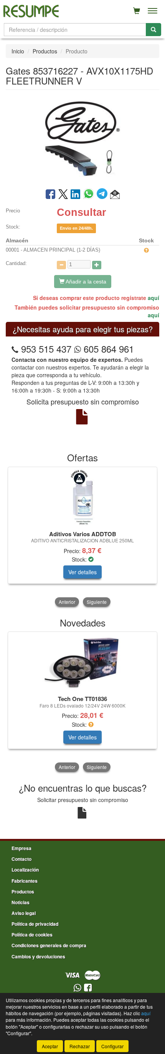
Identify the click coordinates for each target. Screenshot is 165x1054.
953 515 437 (46, 348)
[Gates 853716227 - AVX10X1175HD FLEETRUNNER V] (82, 138)
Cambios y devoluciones (38, 956)
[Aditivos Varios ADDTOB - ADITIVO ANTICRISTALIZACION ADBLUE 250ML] (82, 497)
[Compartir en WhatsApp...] (90, 195)
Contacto (21, 858)
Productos (45, 51)
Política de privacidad (35, 923)
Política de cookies (32, 934)
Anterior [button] (67, 601)
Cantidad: (16, 263)
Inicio (18, 51)
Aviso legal (24, 913)
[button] (115, 195)
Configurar (112, 1046)
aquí (153, 298)
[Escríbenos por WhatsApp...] (77, 988)
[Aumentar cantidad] (96, 265)
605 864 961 (107, 348)
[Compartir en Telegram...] (103, 195)
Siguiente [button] (97, 601)
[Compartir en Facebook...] (50, 195)
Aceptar (50, 1046)
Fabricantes (25, 880)
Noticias (21, 902)
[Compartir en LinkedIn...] (76, 195)
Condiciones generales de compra (49, 945)
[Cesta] (136, 11)
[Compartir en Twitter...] (63, 195)
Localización (25, 869)
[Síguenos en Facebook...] (88, 988)
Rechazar (79, 1046)
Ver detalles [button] (82, 572)
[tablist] (82, 537)
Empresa (21, 848)
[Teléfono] (15, 348)
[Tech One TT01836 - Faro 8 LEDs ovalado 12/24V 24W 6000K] (82, 662)
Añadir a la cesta (85, 281)
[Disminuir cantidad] (61, 265)
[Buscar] (153, 29)
